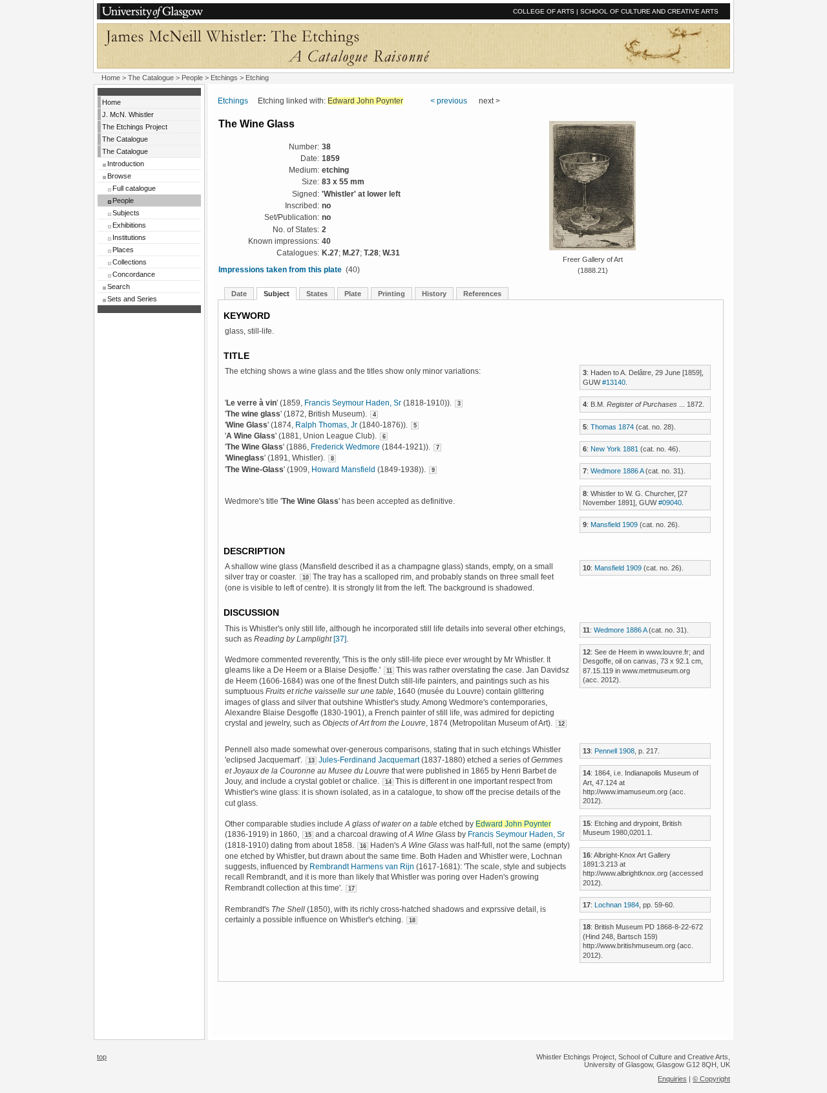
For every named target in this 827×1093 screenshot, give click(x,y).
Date (239, 294)
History (434, 294)
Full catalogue (134, 188)
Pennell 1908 (614, 751)
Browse (119, 176)
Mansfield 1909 (614, 524)
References (482, 294)
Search (118, 286)
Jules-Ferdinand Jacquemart (369, 760)
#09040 (670, 502)
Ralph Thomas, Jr (326, 425)
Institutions (129, 237)
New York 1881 (614, 449)
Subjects (126, 213)
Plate (352, 294)
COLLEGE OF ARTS (543, 11)
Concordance (133, 274)
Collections (129, 262)
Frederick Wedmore (345, 447)
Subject (276, 294)
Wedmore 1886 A (617, 471)
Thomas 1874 (612, 427)
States (317, 294)
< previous (448, 101)
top (102, 1057)
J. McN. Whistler (128, 114)
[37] (339, 639)
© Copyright (711, 1079)
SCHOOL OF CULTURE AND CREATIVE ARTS (649, 11)
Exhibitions (129, 225)
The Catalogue (151, 77)
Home (110, 77)
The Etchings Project (134, 127)
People (192, 77)
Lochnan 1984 (616, 905)
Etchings (224, 77)
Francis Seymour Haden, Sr (352, 403)
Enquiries (672, 1079)
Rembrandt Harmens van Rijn (361, 867)
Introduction (125, 164)
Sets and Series (132, 299)
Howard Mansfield (343, 469)
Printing (391, 294)
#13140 (613, 382)
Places (123, 250)
